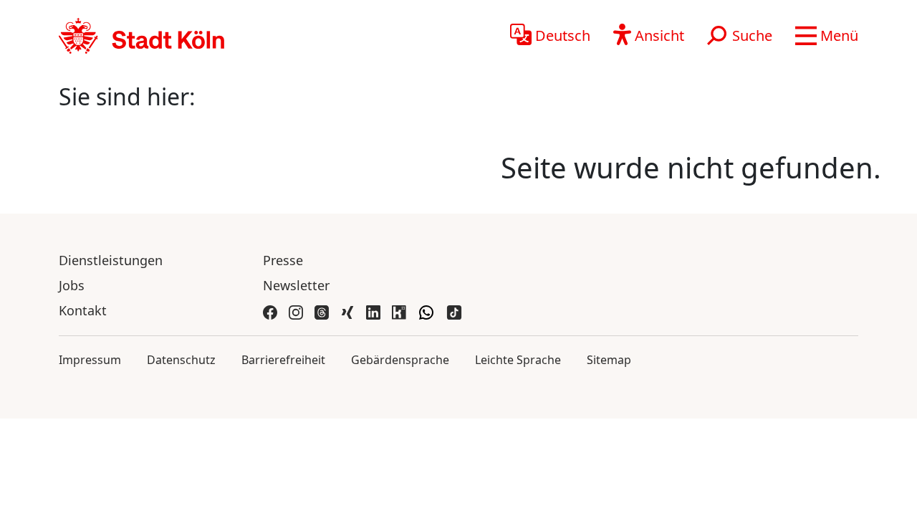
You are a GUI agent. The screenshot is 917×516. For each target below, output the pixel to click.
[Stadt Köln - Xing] (347, 310)
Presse (283, 260)
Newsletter (296, 285)
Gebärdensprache (400, 360)
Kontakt (83, 310)
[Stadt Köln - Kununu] (399, 310)
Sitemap (609, 360)
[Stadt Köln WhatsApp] (426, 310)
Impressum (90, 360)
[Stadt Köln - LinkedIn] (373, 310)
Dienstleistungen (111, 260)
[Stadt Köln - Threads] (322, 310)
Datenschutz (181, 360)
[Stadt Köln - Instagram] (296, 310)
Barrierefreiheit (283, 360)
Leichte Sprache (518, 360)
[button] (826, 36)
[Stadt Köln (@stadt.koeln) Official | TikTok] (454, 310)
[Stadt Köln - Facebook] (270, 310)
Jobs (72, 285)
